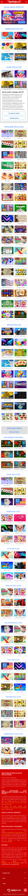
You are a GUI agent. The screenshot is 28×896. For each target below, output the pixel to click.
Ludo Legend (12, 807)
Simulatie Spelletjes (13, 586)
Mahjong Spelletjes (13, 697)
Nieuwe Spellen (14, 325)
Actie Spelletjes (13, 549)
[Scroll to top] (25, 890)
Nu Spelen (22, 22)
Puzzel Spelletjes (13, 474)
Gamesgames (4, 862)
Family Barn (17, 817)
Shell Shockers (19, 807)
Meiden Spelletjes (13, 511)
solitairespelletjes (18, 832)
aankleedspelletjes (8, 835)
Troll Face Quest (19, 802)
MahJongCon (6, 807)
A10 (9, 862)
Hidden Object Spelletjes (13, 734)
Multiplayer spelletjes (13, 623)
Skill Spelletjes (13, 660)
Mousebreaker (16, 862)
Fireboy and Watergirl (10, 802)
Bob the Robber (8, 804)
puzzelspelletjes (10, 832)
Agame (24, 861)
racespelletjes (9, 841)
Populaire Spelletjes (14, 127)
